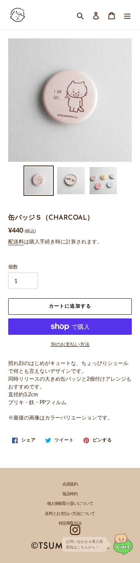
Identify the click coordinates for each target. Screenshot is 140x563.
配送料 (16, 241)
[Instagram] (75, 530)
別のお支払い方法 (70, 344)
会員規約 (70, 484)
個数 (13, 267)
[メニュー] (127, 15)
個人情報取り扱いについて (70, 504)
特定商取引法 (70, 524)
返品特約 (70, 494)
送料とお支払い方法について (70, 514)
